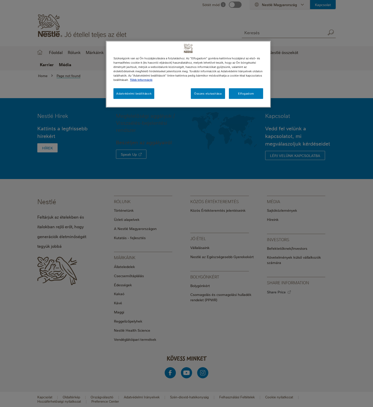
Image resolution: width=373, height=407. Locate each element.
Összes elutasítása (208, 93)
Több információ (141, 80)
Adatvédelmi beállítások (133, 93)
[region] (188, 74)
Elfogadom (246, 93)
